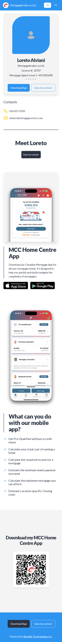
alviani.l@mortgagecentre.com (26, 118)
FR (56, 5)
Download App (19, 87)
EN (47, 5)
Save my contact (43, 87)
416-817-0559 (17, 111)
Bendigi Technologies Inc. (38, 636)
